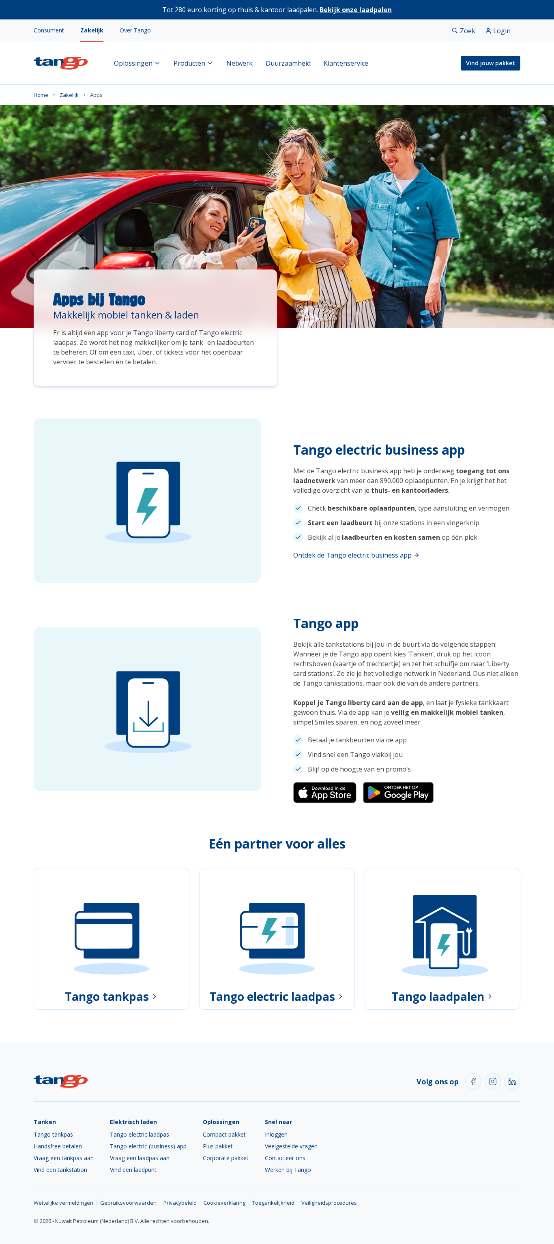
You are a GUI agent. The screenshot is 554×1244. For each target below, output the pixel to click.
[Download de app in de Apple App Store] (324, 792)
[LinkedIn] (512, 1081)
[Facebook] (473, 1081)
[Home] (61, 63)
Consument (49, 30)
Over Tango (135, 30)
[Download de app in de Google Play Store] (398, 792)
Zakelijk (91, 30)
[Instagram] (493, 1081)
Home (41, 94)
